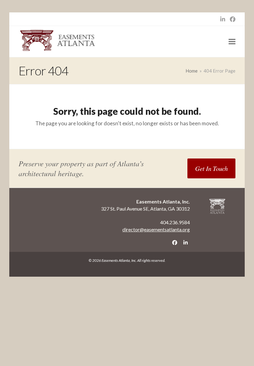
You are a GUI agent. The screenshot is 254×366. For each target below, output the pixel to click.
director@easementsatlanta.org (156, 229)
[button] (232, 41)
